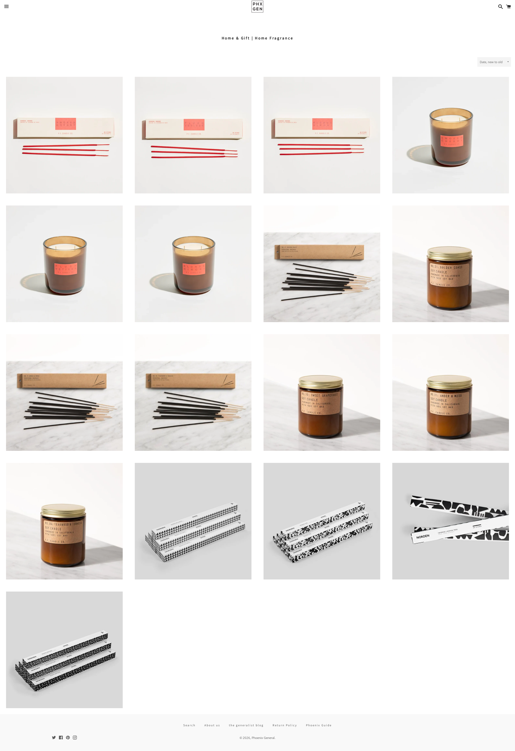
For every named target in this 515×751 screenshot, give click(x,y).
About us (212, 725)
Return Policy (285, 725)
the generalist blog (246, 725)
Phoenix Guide (319, 725)
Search (189, 725)
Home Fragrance (247, 18)
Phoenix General (263, 738)
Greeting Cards (281, 18)
